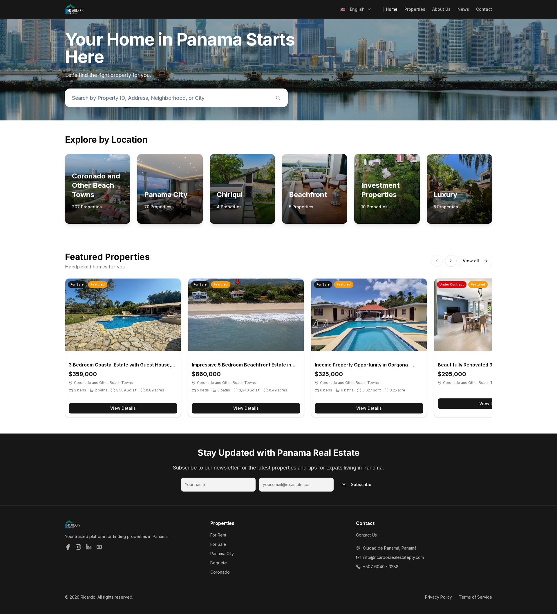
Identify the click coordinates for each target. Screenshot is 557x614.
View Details (123, 408)
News (463, 9)
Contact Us (366, 534)
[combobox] (356, 9)
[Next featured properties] (451, 261)
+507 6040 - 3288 (381, 566)
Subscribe (361, 484)
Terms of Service (475, 597)
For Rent (218, 534)
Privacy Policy (438, 597)
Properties (414, 9)
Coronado (220, 572)
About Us (441, 9)
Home (391, 9)
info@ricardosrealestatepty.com (393, 557)
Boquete (218, 562)
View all (471, 260)
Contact (484, 9)
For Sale (218, 544)
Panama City (222, 553)
